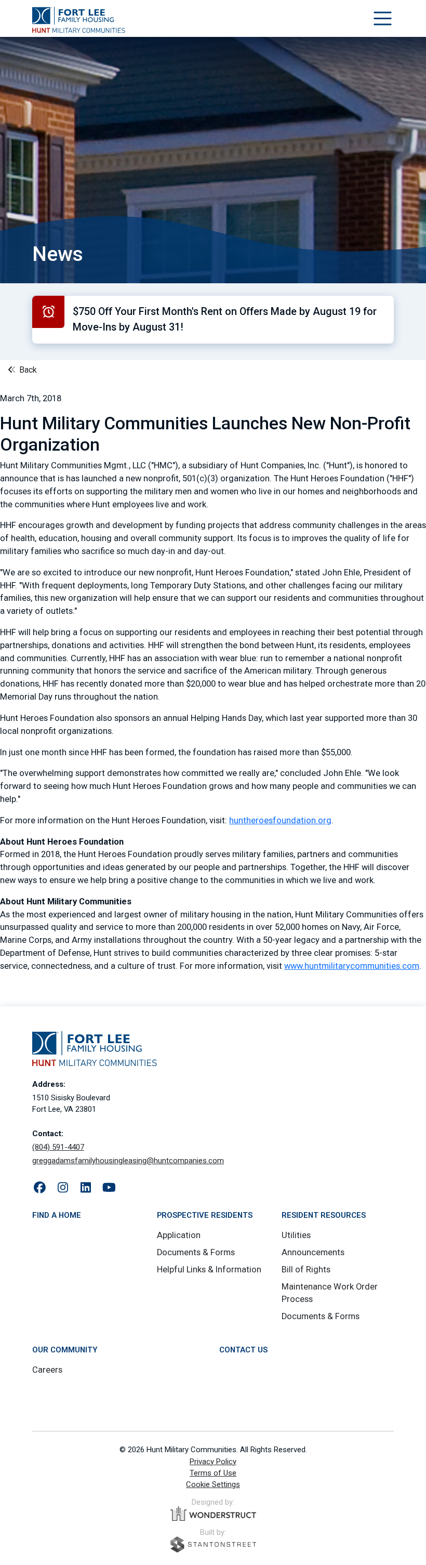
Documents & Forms (196, 1252)
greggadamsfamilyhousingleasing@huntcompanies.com (128, 1160)
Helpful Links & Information (209, 1269)
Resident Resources (324, 1215)
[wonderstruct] (213, 1513)
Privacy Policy (213, 1461)
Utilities (296, 1235)
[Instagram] (63, 1188)
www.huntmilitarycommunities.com (351, 966)
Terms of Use (213, 1473)
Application (179, 1235)
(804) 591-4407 (58, 1147)
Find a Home (56, 1215)
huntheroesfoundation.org (280, 820)
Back (27, 370)
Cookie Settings (213, 1484)
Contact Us (243, 1349)
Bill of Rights (306, 1269)
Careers (47, 1370)
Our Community (64, 1349)
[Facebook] (39, 1188)
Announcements (313, 1252)
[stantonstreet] (213, 1544)
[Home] (78, 19)
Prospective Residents (204, 1215)
